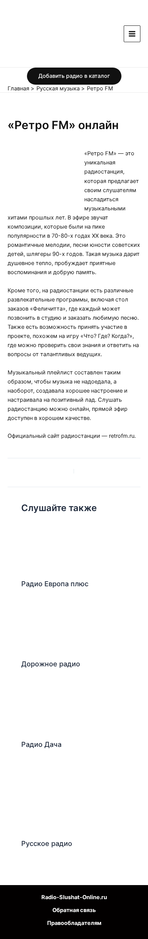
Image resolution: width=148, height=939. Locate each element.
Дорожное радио (50, 664)
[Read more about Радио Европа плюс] (46, 547)
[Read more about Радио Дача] (46, 708)
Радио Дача (41, 744)
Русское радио (46, 843)
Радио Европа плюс (54, 583)
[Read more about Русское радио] (55, 798)
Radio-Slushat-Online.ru (74, 897)
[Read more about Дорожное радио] (46, 628)
